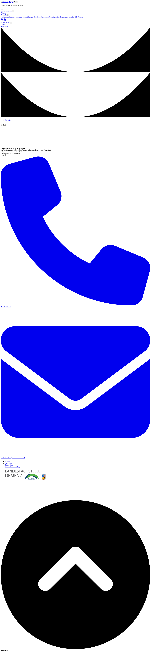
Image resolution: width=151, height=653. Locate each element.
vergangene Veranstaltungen (24, 17)
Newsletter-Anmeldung (41, 17)
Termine (12, 17)
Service (3, 21)
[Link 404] (7, 2)
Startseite (8, 120)
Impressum (8, 463)
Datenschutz (9, 465)
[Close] (1, 9)
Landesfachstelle (6, 11)
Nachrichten (5, 17)
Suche (3, 25)
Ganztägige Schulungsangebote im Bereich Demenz (66, 17)
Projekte (3, 19)
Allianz (3, 13)
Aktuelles (4, 15)
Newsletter (4, 26)
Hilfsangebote (5, 22)
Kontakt (7, 461)
